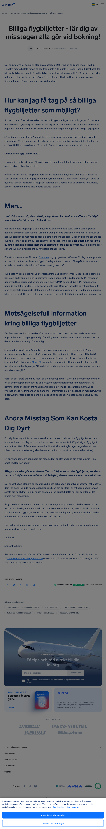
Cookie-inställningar (53, 823)
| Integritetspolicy (71, 807)
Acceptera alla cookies (53, 815)
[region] (53, 813)
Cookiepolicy (58, 807)
